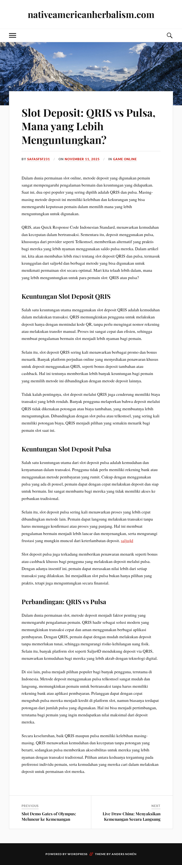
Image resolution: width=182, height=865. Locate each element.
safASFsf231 (38, 159)
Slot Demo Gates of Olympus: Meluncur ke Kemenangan (49, 816)
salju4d (127, 540)
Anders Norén (124, 854)
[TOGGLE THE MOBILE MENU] (12, 35)
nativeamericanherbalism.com (91, 14)
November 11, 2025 (82, 159)
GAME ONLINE (125, 159)
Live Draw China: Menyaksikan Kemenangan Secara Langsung (131, 816)
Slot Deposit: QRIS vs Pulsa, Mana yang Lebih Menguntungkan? (88, 126)
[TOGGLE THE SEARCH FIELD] (169, 35)
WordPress (77, 854)
